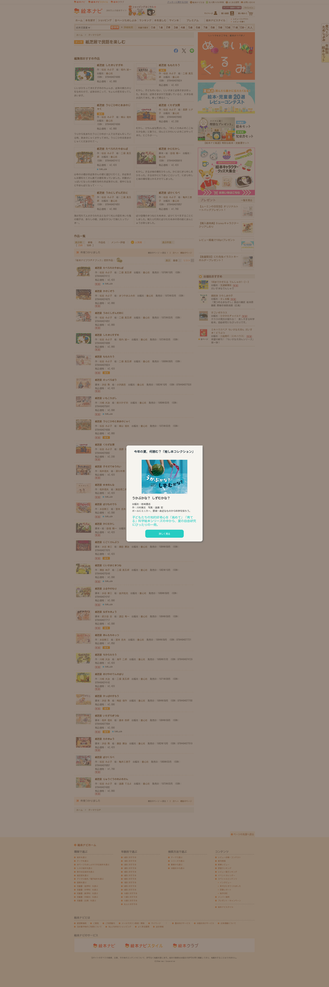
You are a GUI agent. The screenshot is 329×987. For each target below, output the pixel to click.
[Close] (202, 445)
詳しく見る (164, 534)
